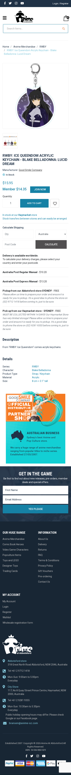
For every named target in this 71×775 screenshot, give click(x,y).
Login (5, 606)
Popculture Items (12, 555)
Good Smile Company (30, 170)
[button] (54, 203)
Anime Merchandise (13, 539)
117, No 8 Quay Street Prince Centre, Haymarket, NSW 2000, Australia (37, 692)
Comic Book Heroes (13, 544)
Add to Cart (34, 203)
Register (7, 612)
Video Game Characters (15, 549)
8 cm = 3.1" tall (40, 381)
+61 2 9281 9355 (19, 700)
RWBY (35, 366)
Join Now (40, 189)
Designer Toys (10, 565)
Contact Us (44, 581)
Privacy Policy (45, 565)
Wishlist (7, 617)
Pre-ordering (45, 576)
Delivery (42, 544)
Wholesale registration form (18, 622)
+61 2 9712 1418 (19, 670)
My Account (9, 601)
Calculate (51, 244)
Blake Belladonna (41, 370)
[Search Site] (64, 28)
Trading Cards (10, 571)
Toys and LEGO (11, 560)
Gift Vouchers (45, 571)
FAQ (40, 555)
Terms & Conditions (48, 560)
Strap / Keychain (41, 373)
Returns (42, 549)
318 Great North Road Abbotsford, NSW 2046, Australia (37, 664)
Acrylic (35, 377)
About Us (43, 539)
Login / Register (60, 3)
